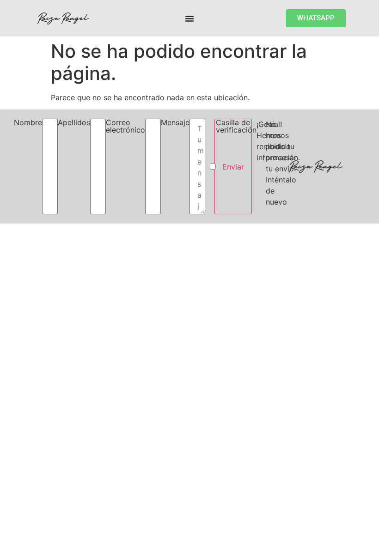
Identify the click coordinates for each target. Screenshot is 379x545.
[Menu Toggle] (189, 18)
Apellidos (74, 123)
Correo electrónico (125, 126)
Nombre (28, 123)
